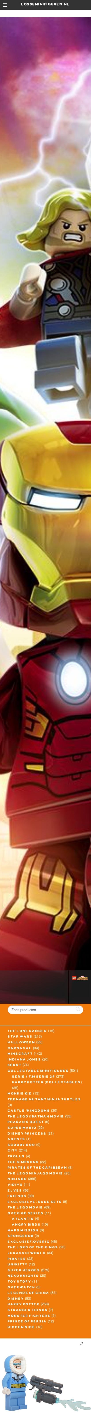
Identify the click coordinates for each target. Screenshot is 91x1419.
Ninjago (17, 1179)
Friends (17, 1196)
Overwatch (21, 1288)
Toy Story (19, 1282)
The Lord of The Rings (33, 1248)
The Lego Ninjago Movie (35, 1174)
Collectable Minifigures (38, 1071)
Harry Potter (24, 1305)
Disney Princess (27, 1134)
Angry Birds (26, 1225)
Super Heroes (24, 1271)
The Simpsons (23, 1162)
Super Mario (22, 1128)
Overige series (26, 1214)
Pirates (17, 1259)
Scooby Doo (21, 1145)
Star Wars (20, 1037)
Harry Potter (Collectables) (47, 1083)
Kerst (15, 1065)
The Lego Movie (25, 1208)
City (13, 1151)
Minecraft (20, 1054)
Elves (15, 1191)
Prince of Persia (27, 1322)
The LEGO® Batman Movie (36, 1117)
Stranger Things (28, 1310)
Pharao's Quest (26, 1122)
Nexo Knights (23, 1276)
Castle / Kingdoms (29, 1111)
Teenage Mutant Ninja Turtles (44, 1100)
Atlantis (23, 1219)
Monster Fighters (29, 1316)
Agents (16, 1140)
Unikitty (18, 1265)
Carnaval (20, 1049)
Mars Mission (23, 1231)
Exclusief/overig (29, 1242)
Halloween (21, 1043)
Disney (16, 1299)
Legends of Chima (28, 1293)
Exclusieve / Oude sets (35, 1202)
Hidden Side (21, 1328)
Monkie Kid (20, 1094)
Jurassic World (27, 1253)
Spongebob (21, 1236)
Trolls (16, 1157)
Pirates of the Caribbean (37, 1168)
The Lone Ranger (27, 1031)
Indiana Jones (24, 1060)
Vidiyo (15, 1185)
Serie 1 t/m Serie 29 (33, 1077)
